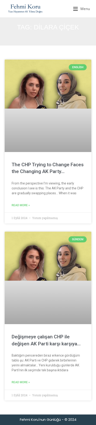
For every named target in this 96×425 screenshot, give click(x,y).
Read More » (21, 205)
